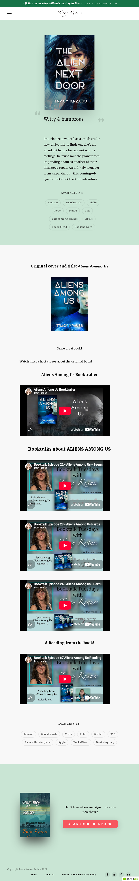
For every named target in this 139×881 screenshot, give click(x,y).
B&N (87, 210)
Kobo (57, 210)
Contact (49, 875)
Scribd (73, 210)
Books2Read (59, 227)
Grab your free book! (90, 824)
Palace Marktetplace (65, 218)
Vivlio (93, 202)
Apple (89, 218)
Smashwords (74, 202)
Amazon (53, 202)
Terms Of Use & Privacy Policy (79, 875)
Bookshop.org (83, 227)
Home (33, 875)
